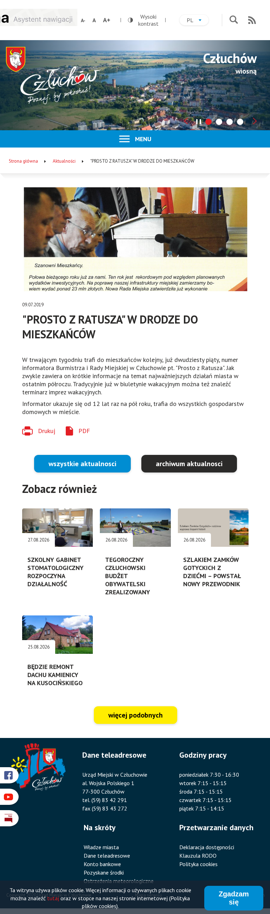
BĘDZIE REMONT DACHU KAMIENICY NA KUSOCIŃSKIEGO (55, 675)
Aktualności (64, 161)
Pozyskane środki (104, 872)
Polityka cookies (198, 864)
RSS (252, 20)
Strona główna (23, 161)
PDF (84, 431)
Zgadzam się (234, 898)
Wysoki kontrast (143, 20)
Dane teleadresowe (107, 855)
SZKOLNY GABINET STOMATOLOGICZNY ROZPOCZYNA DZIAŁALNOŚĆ (55, 572)
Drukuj (46, 431)
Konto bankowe (102, 864)
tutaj (53, 898)
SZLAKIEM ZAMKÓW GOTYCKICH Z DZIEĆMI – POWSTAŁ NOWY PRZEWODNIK (212, 572)
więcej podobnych (135, 715)
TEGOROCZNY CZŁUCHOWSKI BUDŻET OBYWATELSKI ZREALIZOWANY (127, 576)
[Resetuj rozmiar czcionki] (94, 20)
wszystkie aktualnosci (82, 463)
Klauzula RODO (198, 855)
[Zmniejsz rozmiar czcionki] (83, 20)
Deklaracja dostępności (206, 847)
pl (197, 21)
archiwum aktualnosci (189, 463)
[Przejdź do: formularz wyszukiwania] (234, 20)
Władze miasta (101, 847)
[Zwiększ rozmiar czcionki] (106, 20)
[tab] (208, 122)
